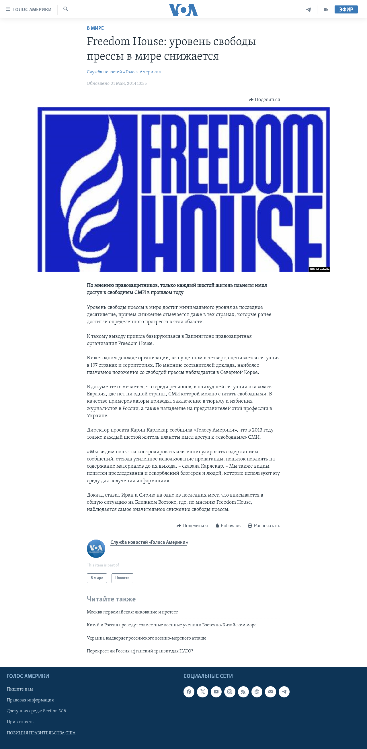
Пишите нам (20, 689)
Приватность (20, 722)
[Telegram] (308, 9)
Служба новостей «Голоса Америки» (124, 72)
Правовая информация (30, 700)
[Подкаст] (256, 692)
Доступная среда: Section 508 (36, 711)
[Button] (264, 99)
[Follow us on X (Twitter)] (202, 692)
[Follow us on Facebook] (189, 692)
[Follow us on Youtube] (216, 692)
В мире (95, 28)
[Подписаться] (270, 692)
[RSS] (243, 692)
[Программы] (326, 9)
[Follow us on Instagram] (229, 692)
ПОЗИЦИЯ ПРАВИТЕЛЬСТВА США (41, 733)
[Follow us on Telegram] (284, 692)
